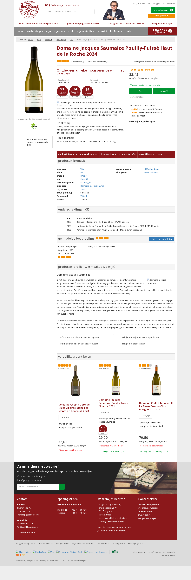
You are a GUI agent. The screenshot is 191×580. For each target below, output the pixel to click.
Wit (71, 39)
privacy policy (144, 515)
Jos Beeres (116, 31)
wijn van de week (64, 31)
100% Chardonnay (152, 169)
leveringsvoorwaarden (148, 508)
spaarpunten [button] (161, 15)
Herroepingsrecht (135, 543)
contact (129, 31)
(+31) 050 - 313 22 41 (141, 3)
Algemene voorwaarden (83, 543)
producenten (133, 343)
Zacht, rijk (65, 417)
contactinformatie (26, 532)
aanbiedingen (35, 31)
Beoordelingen (108, 154)
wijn (48, 31)
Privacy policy (119, 543)
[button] (87, 91)
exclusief (102, 31)
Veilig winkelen (62, 543)
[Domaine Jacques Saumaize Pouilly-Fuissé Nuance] (116, 380)
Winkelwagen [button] (163, 10)
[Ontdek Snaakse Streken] (162, 31)
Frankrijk (48, 39)
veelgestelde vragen (147, 518)
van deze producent (79, 343)
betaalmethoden (145, 511)
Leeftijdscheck (103, 543)
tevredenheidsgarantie (148, 504)
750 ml (83, 196)
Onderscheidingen (89, 154)
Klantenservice (169, 3)
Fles (140, 91)
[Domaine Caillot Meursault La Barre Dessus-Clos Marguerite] (156, 380)
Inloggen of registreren (26, 543)
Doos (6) (164, 91)
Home (21, 31)
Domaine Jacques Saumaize (93, 186)
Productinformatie (67, 154)
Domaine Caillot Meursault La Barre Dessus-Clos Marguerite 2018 (156, 406)
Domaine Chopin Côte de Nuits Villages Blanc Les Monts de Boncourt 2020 (74, 408)
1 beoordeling (77, 61)
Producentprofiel (127, 154)
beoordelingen (77, 560)
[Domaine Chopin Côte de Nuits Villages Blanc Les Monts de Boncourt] (75, 380)
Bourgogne (61, 39)
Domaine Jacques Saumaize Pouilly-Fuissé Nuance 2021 (114, 403)
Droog (83, 175)
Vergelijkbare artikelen (150, 154)
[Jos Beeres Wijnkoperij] (29, 9)
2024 (82, 189)
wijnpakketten (85, 31)
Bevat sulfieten (151, 172)
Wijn (39, 39)
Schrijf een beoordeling (97, 61)
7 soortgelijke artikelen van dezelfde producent (153, 61)
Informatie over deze (80, 337)
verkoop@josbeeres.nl (28, 514)
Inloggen (156, 3)
